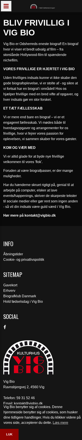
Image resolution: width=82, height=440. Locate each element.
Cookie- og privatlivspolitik (23, 259)
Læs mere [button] (60, 422)
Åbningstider (13, 254)
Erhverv (9, 290)
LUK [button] (9, 434)
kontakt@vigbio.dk (28, 403)
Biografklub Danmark (19, 296)
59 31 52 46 (25, 398)
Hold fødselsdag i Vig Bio (23, 301)
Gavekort (10, 285)
